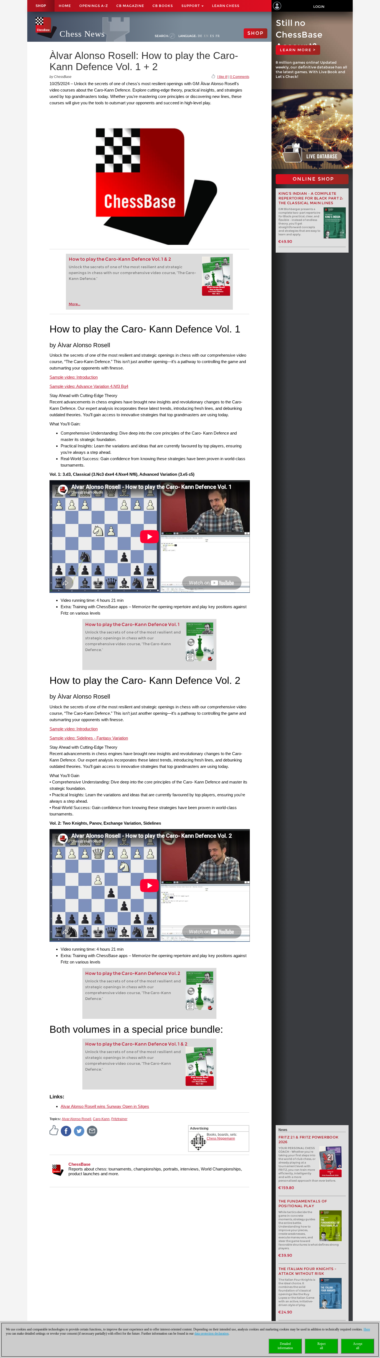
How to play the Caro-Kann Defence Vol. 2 (132, 973)
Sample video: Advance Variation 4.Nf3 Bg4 (89, 386)
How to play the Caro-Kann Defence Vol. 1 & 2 (120, 259)
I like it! (222, 77)
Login (318, 6)
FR (218, 36)
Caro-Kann (101, 1119)
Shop (41, 6)
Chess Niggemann (221, 1138)
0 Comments (239, 77)
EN (206, 36)
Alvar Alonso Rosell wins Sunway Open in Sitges (105, 1106)
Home (65, 6)
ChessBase (79, 1164)
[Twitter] (79, 1131)
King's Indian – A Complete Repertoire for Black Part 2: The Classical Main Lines (310, 198)
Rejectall (321, 1346)
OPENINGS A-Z (93, 6)
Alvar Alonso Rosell (76, 1119)
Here (367, 1329)
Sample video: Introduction (74, 377)
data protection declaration (211, 1333)
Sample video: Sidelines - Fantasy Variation (89, 738)
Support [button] (191, 6)
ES (212, 36)
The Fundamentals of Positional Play (302, 1203)
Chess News (82, 34)
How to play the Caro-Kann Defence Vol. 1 (132, 624)
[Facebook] (66, 1131)
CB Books (162, 6)
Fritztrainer (119, 1119)
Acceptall (357, 1346)
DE (200, 36)
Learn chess (226, 6)
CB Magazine (130, 6)
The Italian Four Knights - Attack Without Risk (307, 1271)
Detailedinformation (285, 1346)
